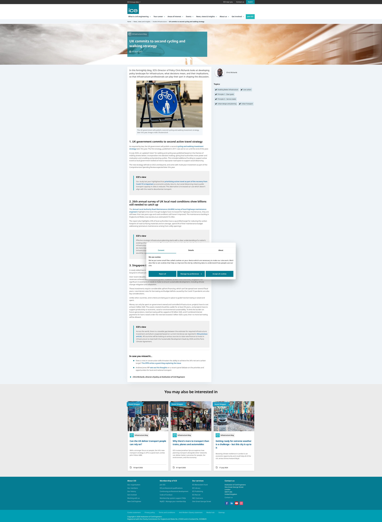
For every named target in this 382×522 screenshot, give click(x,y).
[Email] (3, 267)
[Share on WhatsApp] (3, 262)
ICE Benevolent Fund (200, 485)
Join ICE (250, 16)
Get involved (237, 16)
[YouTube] (236, 503)
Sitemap (221, 512)
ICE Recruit (196, 495)
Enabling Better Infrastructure (228, 90)
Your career (158, 16)
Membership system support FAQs (173, 498)
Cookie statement (134, 512)
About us (223, 16)
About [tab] (220, 250)
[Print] (3, 273)
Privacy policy (150, 512)
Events (188, 16)
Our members (132, 488)
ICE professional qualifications (171, 488)
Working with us (133, 498)
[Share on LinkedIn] (3, 257)
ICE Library (196, 488)
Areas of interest (174, 16)
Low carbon (247, 90)
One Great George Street (201, 501)
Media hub (210, 512)
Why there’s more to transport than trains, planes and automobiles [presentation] (191, 443)
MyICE (250, 2)
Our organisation (133, 485)
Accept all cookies (219, 274)
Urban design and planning (227, 104)
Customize (191, 274)
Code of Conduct (166, 495)
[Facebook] (227, 503)
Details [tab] (191, 250)
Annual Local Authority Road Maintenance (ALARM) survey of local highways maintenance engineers (167, 210)
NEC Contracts (197, 498)
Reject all (162, 274)
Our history (131, 491)
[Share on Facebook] (3, 252)
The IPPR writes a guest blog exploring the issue (161, 363)
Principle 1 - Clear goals (226, 94)
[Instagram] (241, 503)
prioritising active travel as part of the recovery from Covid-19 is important (171, 182)
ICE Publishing (197, 491)
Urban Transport (247, 104)
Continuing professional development (174, 491)
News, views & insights (205, 16)
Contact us (240, 2)
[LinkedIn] (231, 503)
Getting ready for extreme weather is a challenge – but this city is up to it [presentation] (233, 444)
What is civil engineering (138, 16)
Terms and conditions (167, 512)
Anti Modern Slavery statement (190, 512)
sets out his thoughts (158, 367)
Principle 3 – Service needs (227, 99)
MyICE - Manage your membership (173, 501)
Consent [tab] (161, 250)
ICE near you (228, 2)
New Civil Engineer (134, 501)
